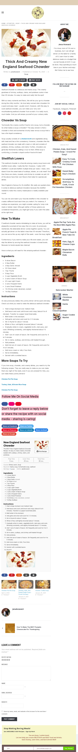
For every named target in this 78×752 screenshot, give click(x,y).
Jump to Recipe (19, 80)
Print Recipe (35, 80)
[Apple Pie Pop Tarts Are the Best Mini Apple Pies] (64, 207)
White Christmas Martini (67, 297)
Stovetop (10, 23)
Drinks (64, 286)
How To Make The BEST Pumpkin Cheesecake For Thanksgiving (29, 628)
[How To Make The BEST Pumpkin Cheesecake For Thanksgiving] (10, 628)
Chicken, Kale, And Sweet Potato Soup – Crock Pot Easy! (64, 152)
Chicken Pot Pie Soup (10, 379)
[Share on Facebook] (5, 84)
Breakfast (64, 218)
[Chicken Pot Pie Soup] (9, 584)
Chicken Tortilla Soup (42, 590)
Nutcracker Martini (64, 290)
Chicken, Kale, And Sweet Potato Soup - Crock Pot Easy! (25, 592)
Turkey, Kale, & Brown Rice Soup (14, 384)
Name (3, 683)
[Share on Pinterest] (12, 84)
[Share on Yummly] (19, 84)
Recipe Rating (6, 657)
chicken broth (26, 139)
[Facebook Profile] (25, 609)
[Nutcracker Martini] (64, 275)
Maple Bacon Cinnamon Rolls (68, 252)
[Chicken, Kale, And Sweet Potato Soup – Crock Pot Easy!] (64, 134)
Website (4, 702)
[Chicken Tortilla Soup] (42, 584)
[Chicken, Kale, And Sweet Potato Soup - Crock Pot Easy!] (25, 584)
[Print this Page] (26, 84)
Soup (18, 23)
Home (3, 23)
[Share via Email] (33, 84)
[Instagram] (28, 609)
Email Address (7, 693)
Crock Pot (64, 145)
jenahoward (15, 72)
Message (5, 664)
